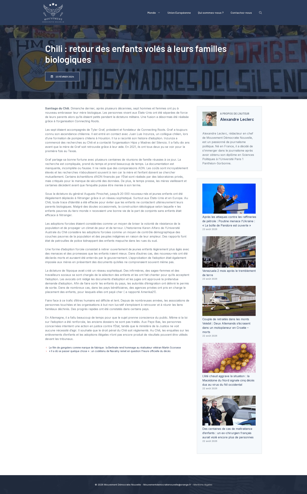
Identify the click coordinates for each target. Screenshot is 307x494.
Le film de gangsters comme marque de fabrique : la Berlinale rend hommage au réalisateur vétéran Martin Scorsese (115, 347)
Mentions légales (202, 484)
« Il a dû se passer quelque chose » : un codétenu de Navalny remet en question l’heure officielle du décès (110, 351)
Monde (151, 12)
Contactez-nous (241, 12)
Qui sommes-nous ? (210, 12)
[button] (260, 12)
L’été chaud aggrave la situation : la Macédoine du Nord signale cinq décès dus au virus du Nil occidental (228, 380)
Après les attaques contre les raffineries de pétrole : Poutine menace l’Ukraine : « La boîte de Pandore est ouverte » (229, 221)
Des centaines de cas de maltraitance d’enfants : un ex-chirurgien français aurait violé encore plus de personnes (228, 433)
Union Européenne (179, 12)
